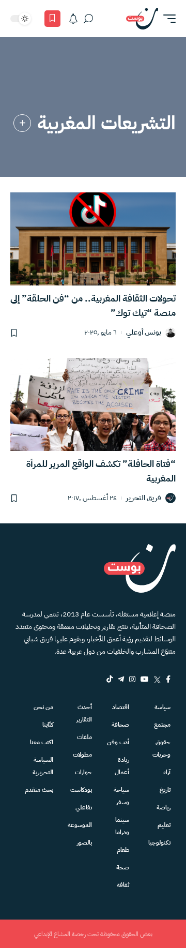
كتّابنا (47, 724)
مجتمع (162, 724)
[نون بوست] (142, 18)
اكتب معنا (41, 742)
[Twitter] (157, 679)
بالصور (84, 842)
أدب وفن (118, 742)
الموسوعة (80, 825)
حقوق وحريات (161, 748)
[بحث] (88, 18)
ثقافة (123, 885)
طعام (123, 849)
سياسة (162, 707)
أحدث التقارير (84, 713)
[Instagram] (132, 679)
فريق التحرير (143, 498)
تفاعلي (83, 807)
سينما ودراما (122, 826)
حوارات (83, 772)
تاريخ (165, 789)
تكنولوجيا (159, 842)
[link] (22, 123)
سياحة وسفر (121, 796)
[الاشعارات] (73, 18)
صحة (122, 867)
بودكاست (81, 789)
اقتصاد (120, 707)
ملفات (84, 737)
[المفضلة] (52, 18)
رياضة (164, 807)
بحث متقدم (39, 789)
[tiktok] (109, 679)
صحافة (120, 724)
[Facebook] (168, 679)
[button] (167, 18)
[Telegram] (121, 679)
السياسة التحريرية (43, 766)
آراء (167, 772)
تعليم (164, 825)
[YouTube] (145, 679)
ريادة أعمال (122, 766)
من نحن (43, 707)
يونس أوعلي (143, 332)
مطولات (82, 754)
